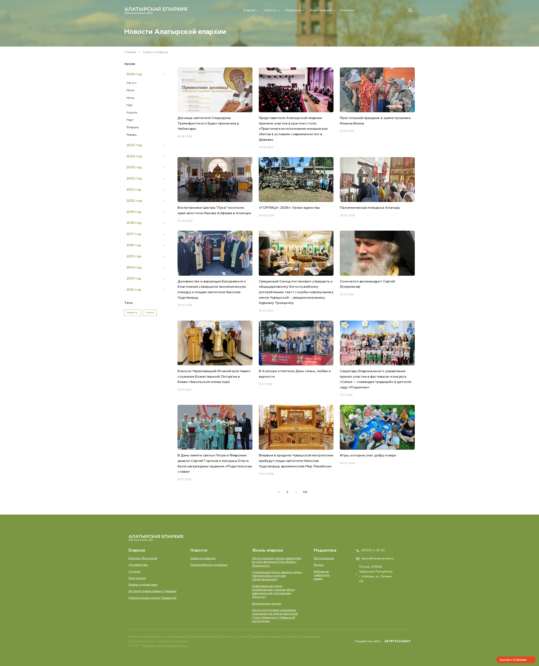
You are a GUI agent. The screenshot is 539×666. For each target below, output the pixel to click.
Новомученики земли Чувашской (152, 597)
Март (130, 120)
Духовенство (138, 564)
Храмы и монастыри (142, 584)
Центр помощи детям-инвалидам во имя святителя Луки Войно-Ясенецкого (276, 562)
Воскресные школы (266, 603)
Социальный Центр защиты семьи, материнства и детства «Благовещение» (277, 576)
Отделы (134, 571)
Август (131, 83)
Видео (319, 564)
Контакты (347, 10)
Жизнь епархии (320, 10)
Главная (130, 52)
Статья (149, 313)
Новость (132, 313)
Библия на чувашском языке (322, 575)
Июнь (130, 97)
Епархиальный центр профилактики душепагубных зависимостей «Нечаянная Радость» (273, 592)
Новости (270, 10)
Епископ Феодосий (142, 558)
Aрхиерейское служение (208, 564)
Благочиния (137, 578)
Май (129, 105)
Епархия (249, 10)
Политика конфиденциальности (164, 645)
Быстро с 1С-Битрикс (513, 660)
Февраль (132, 127)
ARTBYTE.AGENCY (397, 641)
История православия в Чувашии (152, 591)
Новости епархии (202, 558)
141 (305, 492)
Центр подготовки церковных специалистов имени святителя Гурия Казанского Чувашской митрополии (275, 616)
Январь (131, 134)
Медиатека (293, 10)
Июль (130, 90)
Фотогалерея (324, 558)
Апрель (131, 112)
